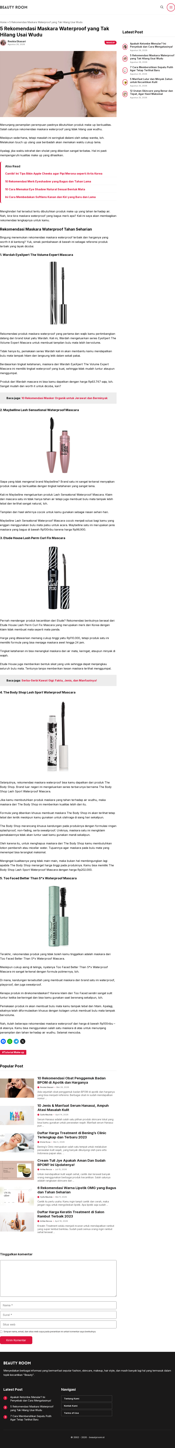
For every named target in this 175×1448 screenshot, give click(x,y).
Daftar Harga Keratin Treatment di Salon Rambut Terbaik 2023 (70, 1214)
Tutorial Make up (14, 1052)
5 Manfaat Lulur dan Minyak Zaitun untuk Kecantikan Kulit (151, 81)
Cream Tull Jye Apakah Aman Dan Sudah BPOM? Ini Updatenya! (71, 1162)
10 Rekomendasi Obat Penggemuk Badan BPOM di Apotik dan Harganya (71, 1080)
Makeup (110, 42)
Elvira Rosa (45, 1142)
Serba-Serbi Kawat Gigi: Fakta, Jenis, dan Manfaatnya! (59, 680)
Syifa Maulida (46, 1114)
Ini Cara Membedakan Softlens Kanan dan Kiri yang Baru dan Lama (50, 197)
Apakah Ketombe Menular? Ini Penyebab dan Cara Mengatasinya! (151, 45)
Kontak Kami (71, 1405)
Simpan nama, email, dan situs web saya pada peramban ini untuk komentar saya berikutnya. (50, 1331)
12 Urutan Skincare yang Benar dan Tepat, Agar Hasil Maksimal (151, 92)
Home (3, 22)
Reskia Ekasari (46, 1087)
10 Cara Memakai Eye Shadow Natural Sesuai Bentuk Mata (45, 189)
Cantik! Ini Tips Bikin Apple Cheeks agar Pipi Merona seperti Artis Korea (53, 173)
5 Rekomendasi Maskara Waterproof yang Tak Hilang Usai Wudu (152, 57)
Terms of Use (71, 1413)
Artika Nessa (46, 1169)
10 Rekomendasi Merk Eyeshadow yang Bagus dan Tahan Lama (48, 181)
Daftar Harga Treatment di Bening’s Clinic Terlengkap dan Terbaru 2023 (71, 1135)
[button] (162, 7)
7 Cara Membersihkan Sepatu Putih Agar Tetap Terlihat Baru (151, 69)
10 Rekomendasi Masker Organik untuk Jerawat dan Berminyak (64, 398)
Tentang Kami (71, 1398)
